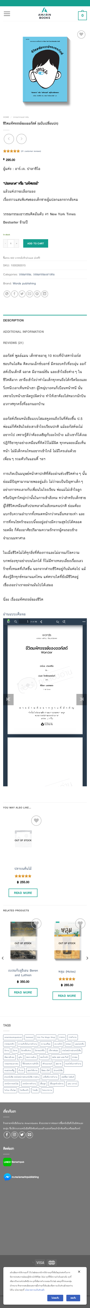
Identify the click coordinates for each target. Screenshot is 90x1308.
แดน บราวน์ (72, 1083)
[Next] (87, 966)
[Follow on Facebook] (7, 1134)
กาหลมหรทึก (9, 1044)
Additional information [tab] (23, 331)
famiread (29, 1037)
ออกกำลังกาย (32, 1070)
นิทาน (6, 1050)
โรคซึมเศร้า (24, 1090)
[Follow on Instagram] (14, 1134)
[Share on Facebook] (14, 293)
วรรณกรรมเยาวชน (21, 117)
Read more (23, 892)
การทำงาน (73, 1037)
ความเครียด (45, 1044)
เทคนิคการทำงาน (29, 1083)
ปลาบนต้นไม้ (23, 868)
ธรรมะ (68, 1044)
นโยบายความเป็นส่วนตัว (35, 1290)
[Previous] (3, 966)
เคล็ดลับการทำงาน (50, 1077)
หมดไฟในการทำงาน (73, 1063)
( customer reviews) (31, 151)
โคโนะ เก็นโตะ (10, 1090)
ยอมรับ (73, 1298)
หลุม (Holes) (67, 971)
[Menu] (7, 11)
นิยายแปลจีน (40, 1050)
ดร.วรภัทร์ (58, 1044)
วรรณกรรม (25, 274)
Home (6, 117)
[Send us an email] (29, 1134)
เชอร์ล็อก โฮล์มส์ (67, 1077)
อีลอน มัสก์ (45, 1070)
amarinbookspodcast (13, 1037)
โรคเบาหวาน (47, 1090)
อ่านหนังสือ (58, 1070)
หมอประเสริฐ (9, 1070)
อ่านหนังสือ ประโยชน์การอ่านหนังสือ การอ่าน (21, 1077)
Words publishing (24, 283)
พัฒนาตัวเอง (9, 1057)
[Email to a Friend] (29, 293)
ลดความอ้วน (31, 1057)
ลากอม (74, 1057)
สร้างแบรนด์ (47, 1063)
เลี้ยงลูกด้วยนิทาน (57, 1083)
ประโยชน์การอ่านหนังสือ (71, 1050)
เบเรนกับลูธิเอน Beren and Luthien (23, 972)
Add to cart (35, 243)
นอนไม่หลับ (79, 1044)
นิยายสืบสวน (26, 1050)
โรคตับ (35, 1090)
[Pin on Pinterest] (37, 293)
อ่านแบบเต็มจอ (14, 614)
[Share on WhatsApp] (7, 293)
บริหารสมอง (53, 1050)
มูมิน (20, 1057)
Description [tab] (13, 320)
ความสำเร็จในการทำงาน (27, 1044)
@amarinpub (18, 1162)
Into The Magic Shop (46, 1037)
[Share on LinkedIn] (44, 293)
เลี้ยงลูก (43, 1083)
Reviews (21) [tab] (13, 342)
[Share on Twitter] (22, 293)
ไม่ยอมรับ (55, 1298)
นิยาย (15, 1050)
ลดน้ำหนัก (44, 1057)
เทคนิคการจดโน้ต (11, 1083)
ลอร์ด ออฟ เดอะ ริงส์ (60, 1057)
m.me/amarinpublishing (25, 1177)
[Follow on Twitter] (22, 1134)
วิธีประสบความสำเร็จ (30, 1063)
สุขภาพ (58, 1063)
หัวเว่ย (20, 1070)
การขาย (62, 1037)
